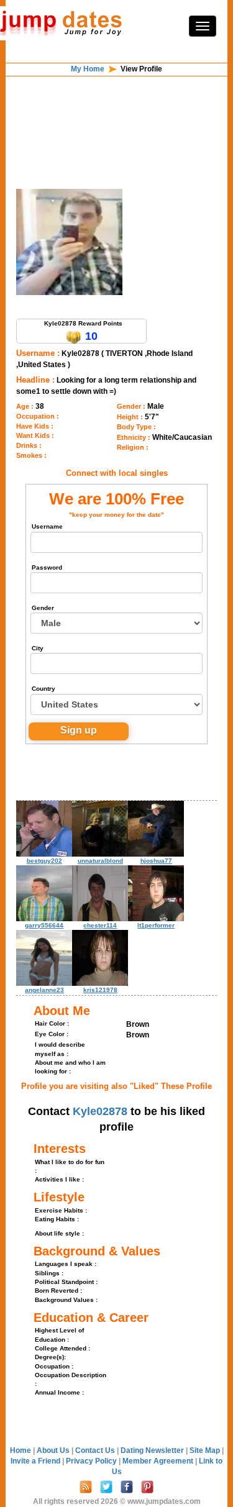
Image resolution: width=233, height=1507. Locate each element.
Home (20, 1450)
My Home (87, 69)
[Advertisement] (117, 108)
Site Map (206, 1450)
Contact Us (96, 1450)
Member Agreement (158, 1461)
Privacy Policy (92, 1461)
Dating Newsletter (153, 1450)
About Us (54, 1450)
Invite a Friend (36, 1461)
